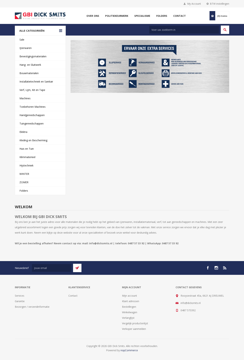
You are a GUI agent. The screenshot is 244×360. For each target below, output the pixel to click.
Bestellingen (129, 306)
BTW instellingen (219, 3)
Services (19, 295)
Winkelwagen (129, 312)
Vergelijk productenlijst (135, 323)
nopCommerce (129, 350)
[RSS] (225, 268)
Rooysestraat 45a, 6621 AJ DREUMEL (202, 295)
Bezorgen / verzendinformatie (32, 306)
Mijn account (129, 295)
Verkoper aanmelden (134, 329)
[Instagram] (216, 268)
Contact (73, 295)
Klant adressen (130, 301)
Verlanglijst (128, 317)
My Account (194, 3)
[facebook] (208, 268)
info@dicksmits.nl (191, 303)
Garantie (20, 301)
